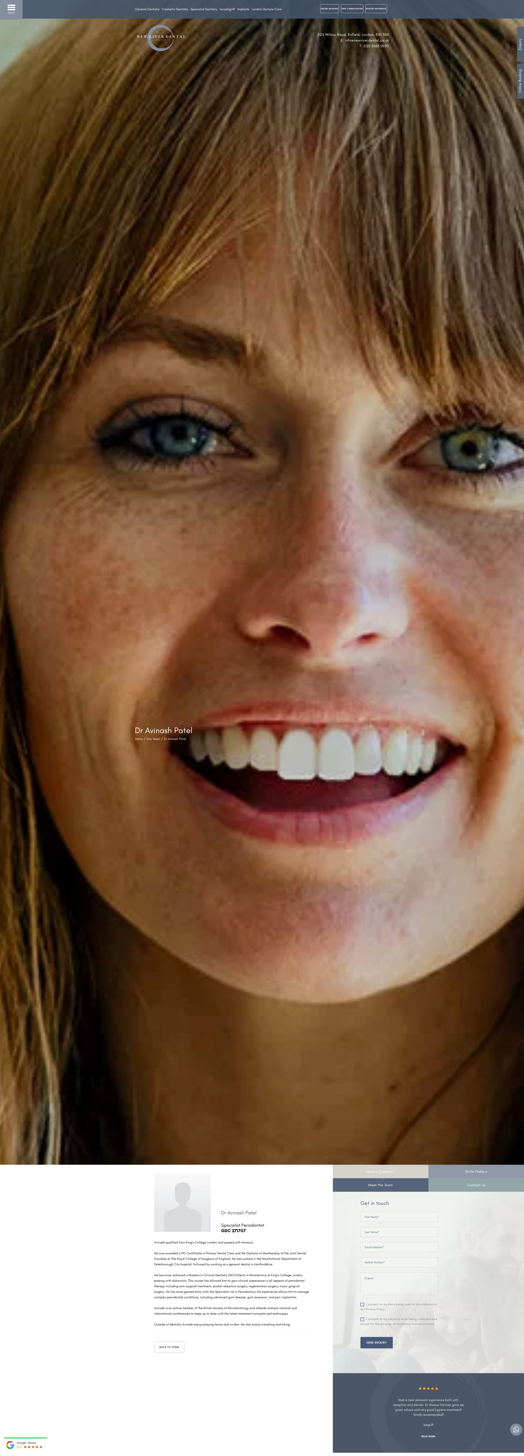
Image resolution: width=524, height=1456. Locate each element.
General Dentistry (147, 9)
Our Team (153, 739)
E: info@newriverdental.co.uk (365, 40)
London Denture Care (267, 9)
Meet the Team (380, 1185)
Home (139, 739)
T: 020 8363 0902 (374, 46)
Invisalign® (227, 9)
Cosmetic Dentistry (175, 9)
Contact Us (476, 1185)
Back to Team (169, 1347)
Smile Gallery (476, 1171)
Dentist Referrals (376, 9)
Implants (243, 9)
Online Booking (520, 81)
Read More (414, 1431)
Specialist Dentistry (204, 9)
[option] (413, 1410)
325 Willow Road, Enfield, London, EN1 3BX (353, 34)
